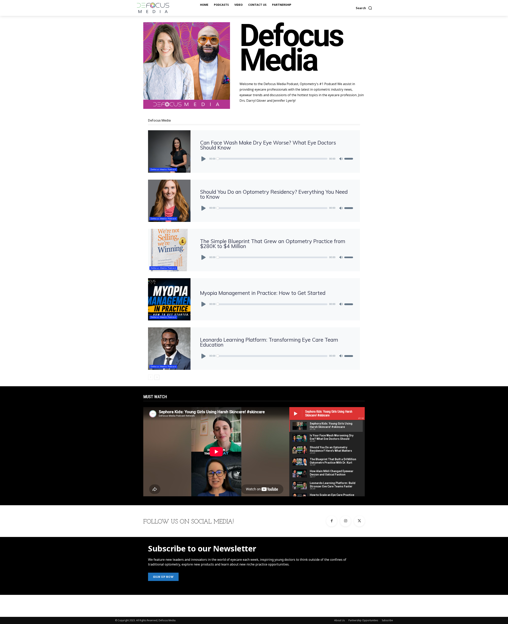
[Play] (203, 158)
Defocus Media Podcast (163, 169)
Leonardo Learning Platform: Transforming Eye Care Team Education (269, 342)
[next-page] (156, 377)
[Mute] (341, 159)
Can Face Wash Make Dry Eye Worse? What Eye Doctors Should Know (268, 145)
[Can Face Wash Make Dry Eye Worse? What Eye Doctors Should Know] (169, 151)
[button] (364, 8)
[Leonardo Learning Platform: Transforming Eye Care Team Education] (169, 348)
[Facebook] (331, 521)
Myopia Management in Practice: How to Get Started (262, 293)
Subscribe (387, 620)
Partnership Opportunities (363, 620)
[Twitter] (359, 521)
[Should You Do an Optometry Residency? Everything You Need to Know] (169, 201)
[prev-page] (150, 377)
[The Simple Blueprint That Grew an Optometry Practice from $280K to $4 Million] (169, 250)
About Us (339, 620)
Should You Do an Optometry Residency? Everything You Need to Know (274, 194)
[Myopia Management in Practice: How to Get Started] (169, 299)
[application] (276, 159)
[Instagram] (345, 521)
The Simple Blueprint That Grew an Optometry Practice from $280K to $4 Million (272, 243)
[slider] (348, 159)
